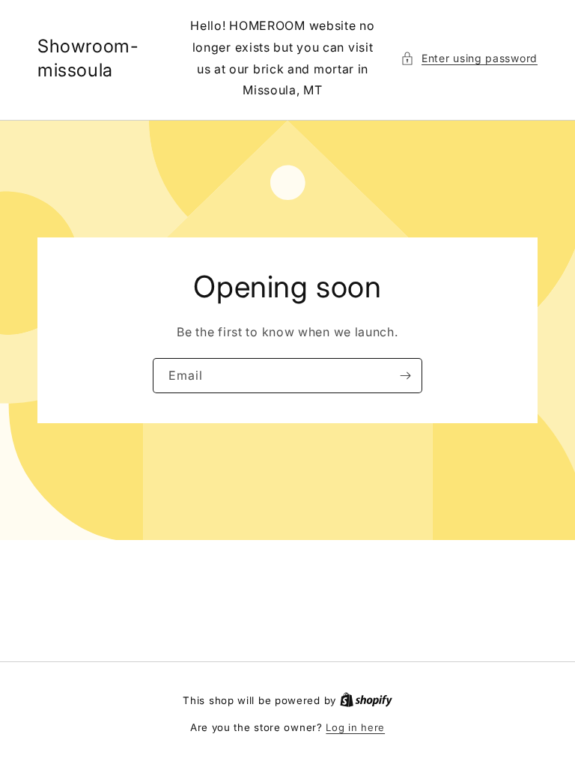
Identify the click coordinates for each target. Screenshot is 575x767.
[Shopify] (366, 700)
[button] (469, 58)
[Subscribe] (405, 375)
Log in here (355, 727)
